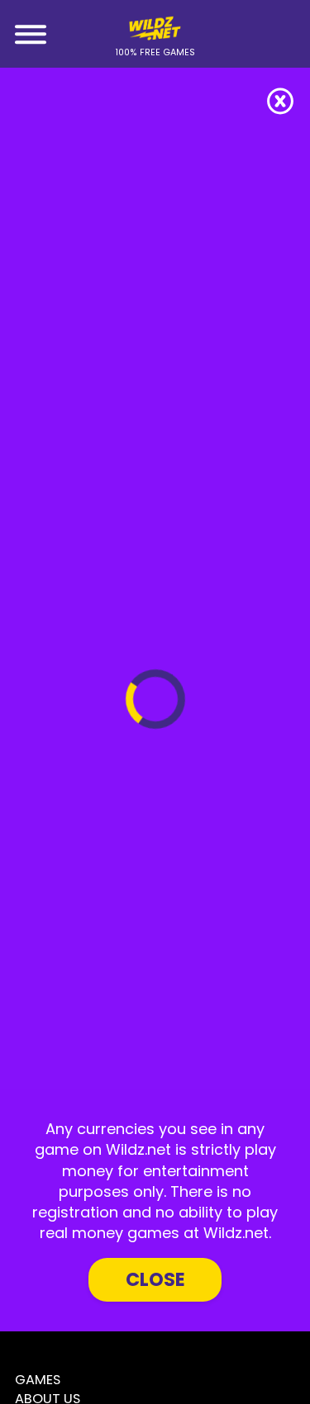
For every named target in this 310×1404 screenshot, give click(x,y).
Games (37, 1379)
